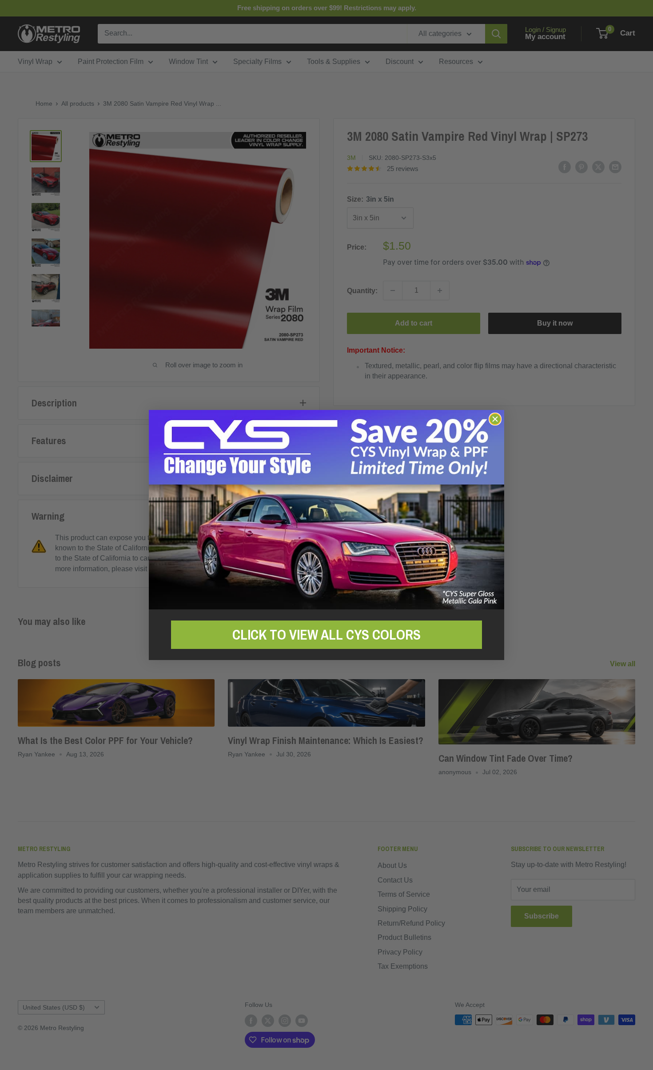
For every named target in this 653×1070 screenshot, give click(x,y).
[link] (326, 509)
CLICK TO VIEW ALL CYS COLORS (326, 634)
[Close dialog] (495, 419)
